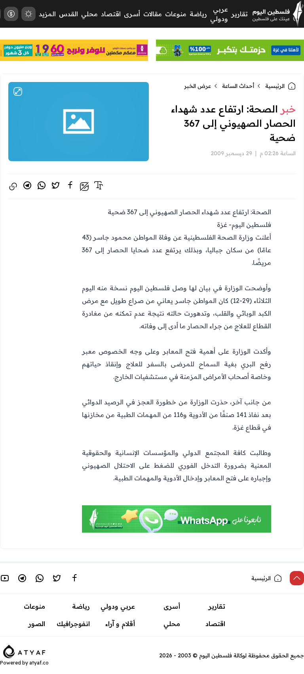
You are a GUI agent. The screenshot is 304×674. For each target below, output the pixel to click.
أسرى (132, 14)
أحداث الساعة (238, 85)
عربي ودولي (118, 606)
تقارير (239, 14)
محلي (89, 14)
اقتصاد (111, 14)
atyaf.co (39, 663)
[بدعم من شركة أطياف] (24, 651)
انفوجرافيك (73, 624)
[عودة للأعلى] (297, 578)
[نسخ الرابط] (13, 186)
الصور (36, 624)
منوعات (175, 14)
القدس (68, 14)
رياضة (198, 14)
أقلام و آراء (120, 624)
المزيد (47, 14)
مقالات (152, 14)
